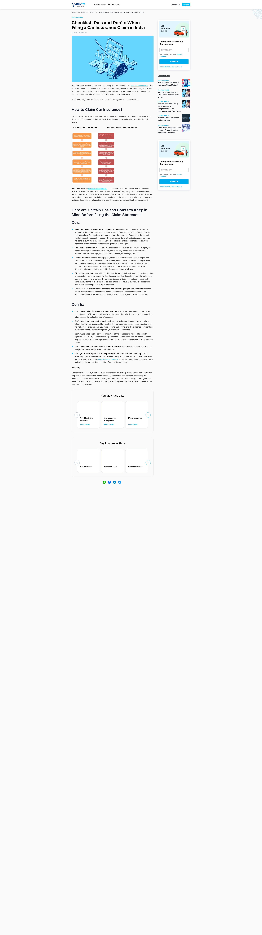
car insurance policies (97, 188)
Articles (92, 12)
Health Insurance (135, 467)
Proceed (174, 61)
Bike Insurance (110, 467)
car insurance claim (139, 86)
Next (148, 414)
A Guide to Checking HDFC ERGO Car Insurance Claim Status (168, 94)
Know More (84, 424)
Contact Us (175, 5)
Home (74, 12)
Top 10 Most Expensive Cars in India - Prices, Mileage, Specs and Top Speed (169, 130)
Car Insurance (83, 12)
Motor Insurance (135, 418)
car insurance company (108, 359)
